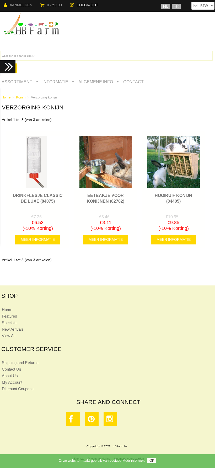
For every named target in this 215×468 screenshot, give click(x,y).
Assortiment (17, 81)
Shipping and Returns (20, 362)
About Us (10, 375)
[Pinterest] (92, 420)
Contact (133, 81)
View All (8, 336)
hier (141, 461)
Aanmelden (21, 5)
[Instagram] (110, 420)
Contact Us (11, 369)
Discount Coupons (18, 389)
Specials (9, 322)
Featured (9, 316)
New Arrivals (13, 329)
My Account (12, 382)
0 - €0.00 (54, 5)
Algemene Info (95, 81)
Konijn (20, 97)
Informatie (55, 81)
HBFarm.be (119, 446)
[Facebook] (73, 420)
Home (6, 97)
